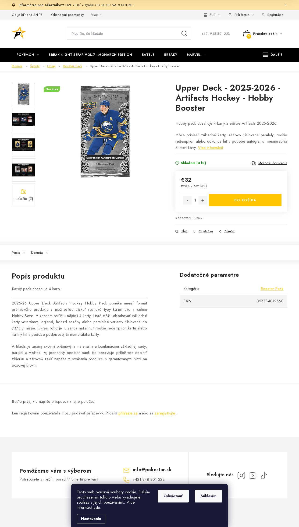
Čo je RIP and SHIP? (27, 14)
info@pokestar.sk (152, 469)
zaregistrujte (165, 413)
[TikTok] (263, 475)
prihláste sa (128, 413)
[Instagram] (241, 475)
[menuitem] (28, 55)
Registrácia (275, 14)
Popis (16, 252)
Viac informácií (210, 147)
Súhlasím (208, 496)
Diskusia (37, 252)
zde (97, 507)
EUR (212, 14)
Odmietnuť (173, 496)
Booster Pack (272, 288)
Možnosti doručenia (272, 163)
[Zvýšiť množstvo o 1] (203, 200)
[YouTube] (252, 475)
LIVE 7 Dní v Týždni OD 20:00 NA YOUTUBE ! (100, 5)
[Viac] (272, 55)
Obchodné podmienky (67, 14)
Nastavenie (91, 518)
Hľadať (184, 34)
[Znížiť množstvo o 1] (187, 200)
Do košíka (245, 200)
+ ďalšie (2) (23, 198)
